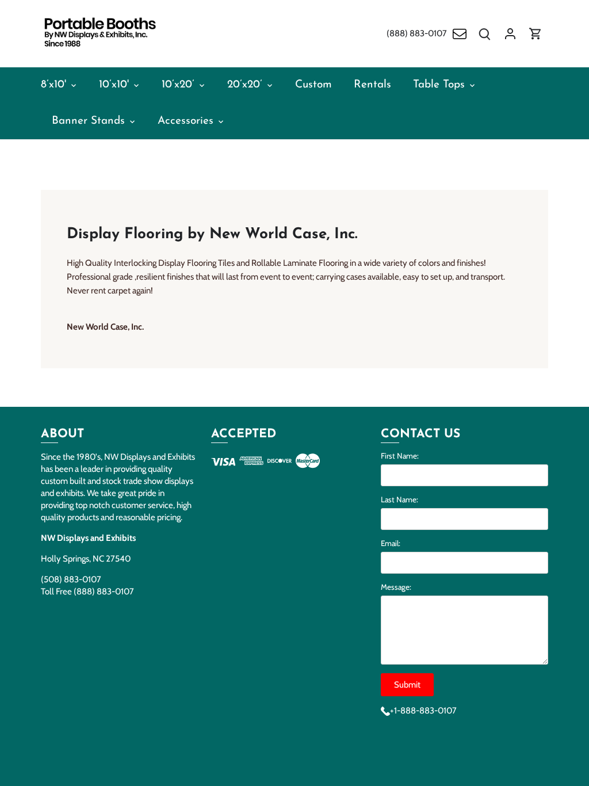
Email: (390, 543)
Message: (396, 587)
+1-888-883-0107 (423, 710)
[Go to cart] (535, 33)
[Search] (485, 33)
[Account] (510, 33)
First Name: (400, 455)
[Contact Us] (459, 33)
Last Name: (399, 499)
